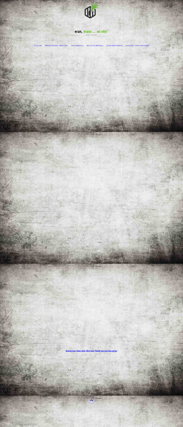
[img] (91, 10)
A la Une (38, 46)
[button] (91, 400)
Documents (76, 46)
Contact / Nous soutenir (137, 46)
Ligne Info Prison (114, 46)
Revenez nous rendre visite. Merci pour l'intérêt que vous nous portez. (91, 351)
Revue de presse (94, 46)
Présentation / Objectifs (56, 46)
